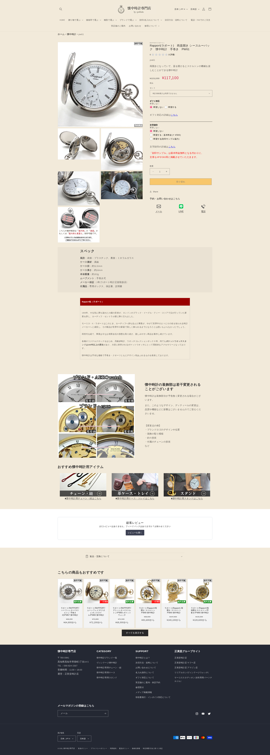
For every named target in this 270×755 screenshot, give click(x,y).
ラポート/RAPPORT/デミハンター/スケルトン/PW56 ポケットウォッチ (122, 611)
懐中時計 (71, 34)
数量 (152, 166)
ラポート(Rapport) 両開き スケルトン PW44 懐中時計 (174, 610)
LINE (181, 211)
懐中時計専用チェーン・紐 (109, 667)
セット (152, 88)
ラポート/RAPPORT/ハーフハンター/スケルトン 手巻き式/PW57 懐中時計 (70, 611)
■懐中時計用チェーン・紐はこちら (83, 498)
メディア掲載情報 (144, 692)
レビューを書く (135, 532)
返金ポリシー (83, 748)
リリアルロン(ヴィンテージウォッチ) (192, 672)
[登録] (105, 713)
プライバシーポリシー (99, 748)
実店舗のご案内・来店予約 (148, 682)
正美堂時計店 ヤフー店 (185, 662)
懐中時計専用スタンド (107, 677)
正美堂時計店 (181, 657)
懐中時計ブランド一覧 (107, 657)
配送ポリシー (124, 748)
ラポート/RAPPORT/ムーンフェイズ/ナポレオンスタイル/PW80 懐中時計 (96, 611)
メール (159, 211)
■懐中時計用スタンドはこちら (187, 498)
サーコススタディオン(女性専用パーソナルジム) (193, 679)
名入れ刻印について (145, 672)
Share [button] (155, 191)
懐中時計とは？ (143, 657)
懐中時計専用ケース (106, 672)
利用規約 (113, 748)
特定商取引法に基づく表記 (153, 748)
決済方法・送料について (147, 662)
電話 (203, 211)
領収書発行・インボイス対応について (153, 697)
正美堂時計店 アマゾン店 (186, 667)
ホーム (61, 34)
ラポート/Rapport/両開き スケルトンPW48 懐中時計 (148, 610)
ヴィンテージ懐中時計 (107, 662)
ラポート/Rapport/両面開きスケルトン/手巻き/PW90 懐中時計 (200, 610)
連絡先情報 (136, 748)
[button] (61, 9)
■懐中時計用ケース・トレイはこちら (135, 498)
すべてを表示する (135, 632)
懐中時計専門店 (69, 748)
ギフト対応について (145, 677)
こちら (174, 114)
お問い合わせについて (146, 667)
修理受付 (140, 687)
